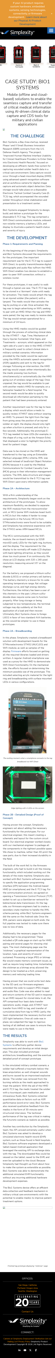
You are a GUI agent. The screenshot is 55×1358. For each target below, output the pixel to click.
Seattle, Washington (27, 1291)
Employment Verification (34, 1338)
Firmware (16, 651)
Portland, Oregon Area (27, 1288)
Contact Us (27, 1311)
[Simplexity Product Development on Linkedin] (19, 1350)
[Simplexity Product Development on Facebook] (36, 1350)
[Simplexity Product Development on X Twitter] (30, 1350)
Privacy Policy (24, 1341)
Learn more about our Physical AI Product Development (30, 20)
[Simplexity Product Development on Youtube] (25, 1350)
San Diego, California (27, 1285)
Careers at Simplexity (13, 1338)
